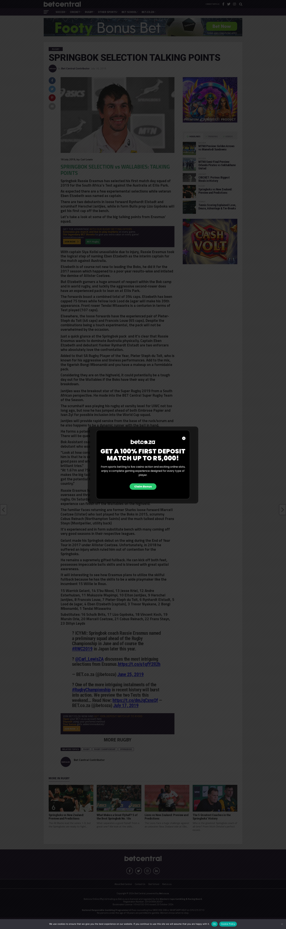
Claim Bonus (143, 486)
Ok (214, 924)
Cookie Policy (228, 924)
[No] (282, 924)
